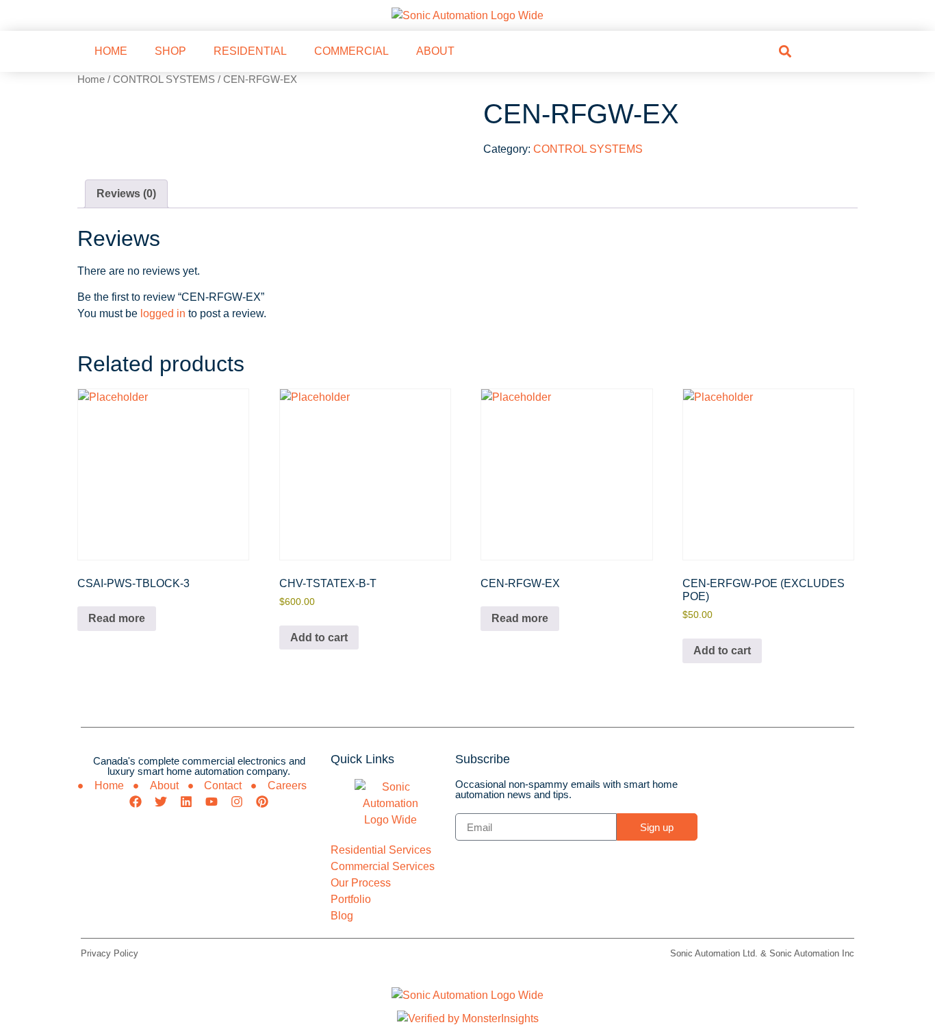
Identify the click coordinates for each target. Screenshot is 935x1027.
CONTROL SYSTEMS (164, 79)
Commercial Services (383, 866)
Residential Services (381, 850)
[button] (784, 51)
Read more (116, 618)
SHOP (170, 51)
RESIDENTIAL (250, 51)
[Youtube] (211, 801)
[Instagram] (237, 801)
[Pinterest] (262, 801)
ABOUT (435, 51)
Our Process (361, 883)
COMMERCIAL (351, 51)
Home (91, 79)
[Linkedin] (186, 801)
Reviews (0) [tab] (126, 193)
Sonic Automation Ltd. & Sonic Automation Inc (762, 953)
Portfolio (351, 899)
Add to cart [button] (319, 637)
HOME (110, 51)
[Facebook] (135, 801)
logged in (162, 313)
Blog (342, 915)
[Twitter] (161, 801)
